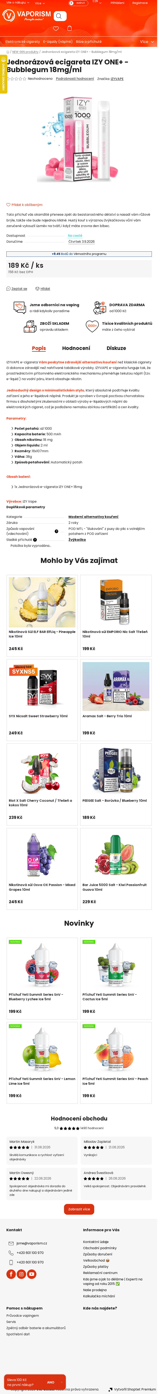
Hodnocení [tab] (75, 348)
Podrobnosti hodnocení (73, 78)
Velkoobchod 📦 (95, 1260)
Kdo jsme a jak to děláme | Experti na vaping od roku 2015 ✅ (111, 1281)
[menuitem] (19, 42)
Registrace (138, 3)
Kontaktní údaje (94, 1241)
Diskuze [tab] (114, 348)
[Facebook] (9, 1274)
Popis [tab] (37, 348)
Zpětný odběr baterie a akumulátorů (34, 1328)
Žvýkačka (75, 539)
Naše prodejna (93, 1290)
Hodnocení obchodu (77, 1118)
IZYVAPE (115, 78)
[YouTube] (30, 1274)
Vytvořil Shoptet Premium (133, 1389)
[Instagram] (19, 1274)
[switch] (77, 3)
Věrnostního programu (88, 254)
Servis (9, 1322)
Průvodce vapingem (21, 1315)
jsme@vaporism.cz (30, 1243)
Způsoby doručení (96, 1254)
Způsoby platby (94, 1266)
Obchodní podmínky (98, 1248)
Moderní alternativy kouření (92, 516)
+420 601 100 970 (28, 1252)
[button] (40, 646)
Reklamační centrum (99, 1272)
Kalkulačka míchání (98, 1296)
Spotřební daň (16, 1334)
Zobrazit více (77, 1209)
